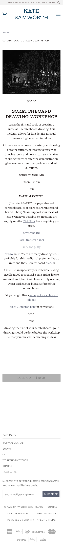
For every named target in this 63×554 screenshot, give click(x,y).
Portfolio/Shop (13, 443)
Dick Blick (29, 221)
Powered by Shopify (20, 520)
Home (6, 32)
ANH (9, 513)
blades (50, 263)
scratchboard (31, 232)
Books (7, 449)
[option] (31, 72)
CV (4, 454)
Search (40, 507)
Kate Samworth (31, 14)
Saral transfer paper (31, 240)
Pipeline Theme (46, 520)
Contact (8, 466)
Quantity (31, 359)
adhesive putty (31, 247)
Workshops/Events (15, 460)
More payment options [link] (32, 395)
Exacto (9, 254)
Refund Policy (46, 513)
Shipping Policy (24, 513)
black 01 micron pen (22, 306)
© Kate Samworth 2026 (18, 507)
